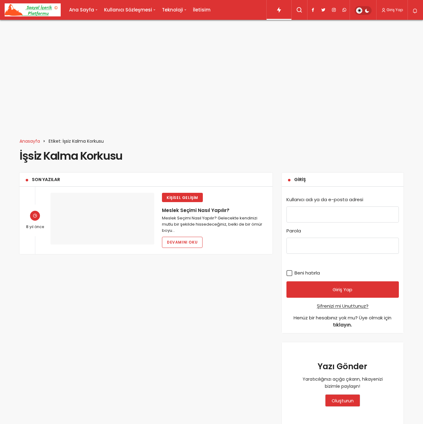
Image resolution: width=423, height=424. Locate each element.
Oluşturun (343, 400)
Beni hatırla (306, 273)
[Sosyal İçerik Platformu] (33, 9)
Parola (293, 230)
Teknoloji (172, 9)
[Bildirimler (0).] (415, 11)
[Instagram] (334, 10)
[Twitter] (323, 10)
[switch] (363, 10)
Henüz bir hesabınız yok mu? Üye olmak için (342, 321)
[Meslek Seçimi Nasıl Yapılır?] (102, 219)
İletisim (202, 9)
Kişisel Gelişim (182, 197)
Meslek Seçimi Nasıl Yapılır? (195, 210)
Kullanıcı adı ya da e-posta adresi (324, 199)
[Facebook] (312, 10)
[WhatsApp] (344, 10)
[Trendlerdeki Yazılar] (279, 10)
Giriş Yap (394, 9)
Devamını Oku (182, 242)
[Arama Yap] (299, 10)
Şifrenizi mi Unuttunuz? (342, 306)
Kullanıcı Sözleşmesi (128, 9)
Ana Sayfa (81, 9)
